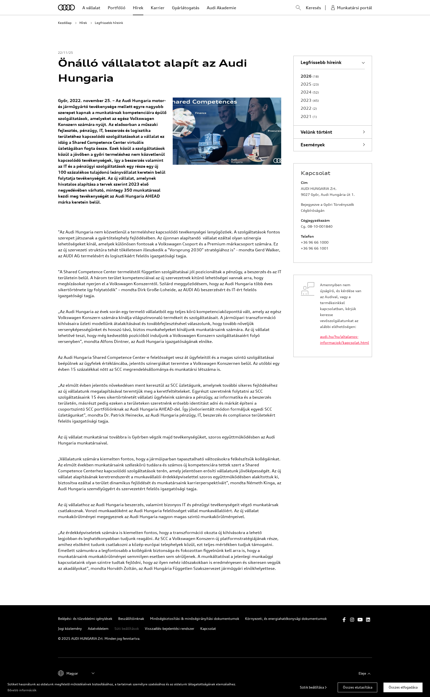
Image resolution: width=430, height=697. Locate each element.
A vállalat (91, 7)
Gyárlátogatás (185, 7)
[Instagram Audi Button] (352, 620)
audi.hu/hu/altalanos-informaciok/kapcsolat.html (342, 339)
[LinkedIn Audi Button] (368, 620)
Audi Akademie (221, 7)
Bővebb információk (22, 690)
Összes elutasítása (357, 687)
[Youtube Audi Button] (360, 620)
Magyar (72, 673)
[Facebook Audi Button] (344, 620)
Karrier (157, 7)
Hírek (138, 7)
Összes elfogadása (403, 687)
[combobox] (293, 8)
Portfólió (116, 7)
